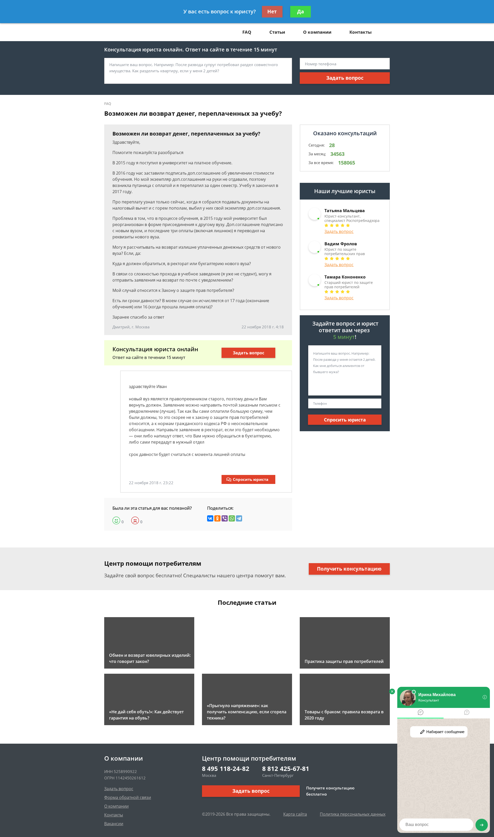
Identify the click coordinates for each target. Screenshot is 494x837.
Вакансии (113, 823)
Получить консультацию (349, 568)
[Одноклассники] (217, 518)
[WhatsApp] (232, 518)
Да (300, 11)
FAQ (246, 32)
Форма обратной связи (127, 797)
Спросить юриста (250, 479)
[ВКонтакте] (210, 518)
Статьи (277, 32)
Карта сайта (295, 814)
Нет (272, 11)
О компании (317, 32)
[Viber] (225, 518)
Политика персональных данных (352, 814)
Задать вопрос (345, 78)
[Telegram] (239, 518)
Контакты (360, 32)
